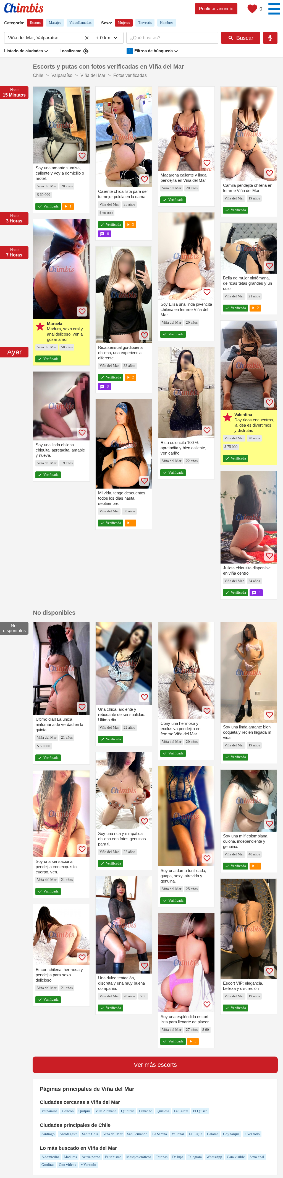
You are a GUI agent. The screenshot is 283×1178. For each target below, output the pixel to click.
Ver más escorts (155, 1064)
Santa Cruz (90, 1134)
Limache (145, 1111)
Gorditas (47, 1165)
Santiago (48, 1134)
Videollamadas (80, 22)
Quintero (127, 1111)
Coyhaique (231, 1134)
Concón (68, 1111)
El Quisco (200, 1111)
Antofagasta (68, 1134)
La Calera (181, 1111)
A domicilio (50, 1157)
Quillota (163, 1111)
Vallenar (178, 1134)
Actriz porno (91, 1157)
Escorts (35, 22)
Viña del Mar (112, 1134)
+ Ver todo (252, 1134)
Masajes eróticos (138, 1157)
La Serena (159, 1134)
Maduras (70, 1157)
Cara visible (236, 1157)
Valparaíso (49, 1111)
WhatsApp (214, 1157)
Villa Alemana (105, 1111)
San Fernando (137, 1134)
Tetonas (161, 1157)
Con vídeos (67, 1165)
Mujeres (124, 22)
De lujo (177, 1157)
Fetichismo (113, 1157)
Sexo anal (257, 1157)
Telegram (195, 1157)
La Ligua (195, 1134)
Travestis (145, 22)
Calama (212, 1134)
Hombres (166, 22)
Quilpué (84, 1111)
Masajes (55, 22)
